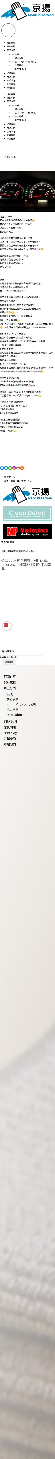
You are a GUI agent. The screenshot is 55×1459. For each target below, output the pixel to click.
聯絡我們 (11, 87)
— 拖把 (15, 54)
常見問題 (11, 76)
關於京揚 (11, 46)
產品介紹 (11, 50)
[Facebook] (2, 468)
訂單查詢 (11, 83)
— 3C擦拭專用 (19, 68)
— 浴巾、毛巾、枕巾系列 (24, 61)
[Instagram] (14, 468)
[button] (10, 688)
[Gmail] (18, 468)
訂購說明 (11, 73)
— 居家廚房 (17, 58)
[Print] (22, 468)
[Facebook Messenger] (6, 468)
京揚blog (11, 80)
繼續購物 (9, 662)
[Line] (10, 468)
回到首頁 (11, 42)
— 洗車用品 (17, 65)
